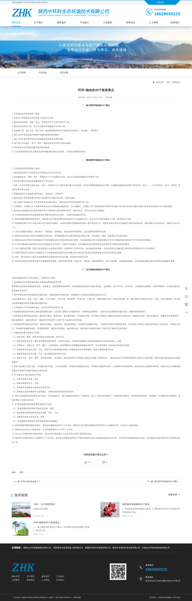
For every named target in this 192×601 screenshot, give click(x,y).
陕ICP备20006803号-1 (64, 597)
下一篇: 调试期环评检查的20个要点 (162, 481)
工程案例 (107, 22)
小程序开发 (176, 597)
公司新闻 (21, 72)
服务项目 (61, 22)
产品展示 (84, 22)
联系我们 (160, 2)
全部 (21, 472)
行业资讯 (43, 72)
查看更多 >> (174, 494)
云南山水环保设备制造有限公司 (156, 548)
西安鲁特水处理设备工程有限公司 (68, 548)
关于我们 (38, 22)
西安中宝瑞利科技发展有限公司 (126, 548)
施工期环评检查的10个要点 (98, 105)
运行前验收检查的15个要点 (98, 269)
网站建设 (168, 597)
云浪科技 (161, 597)
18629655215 (186, 288)
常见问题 (64, 72)
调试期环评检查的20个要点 (98, 160)
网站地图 (77, 597)
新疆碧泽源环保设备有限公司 (98, 548)
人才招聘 (153, 22)
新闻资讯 (130, 22)
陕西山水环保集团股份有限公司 (37, 548)
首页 (168, 82)
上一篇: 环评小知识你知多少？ (27, 481)
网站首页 (16, 22)
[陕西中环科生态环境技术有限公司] (68, 13)
